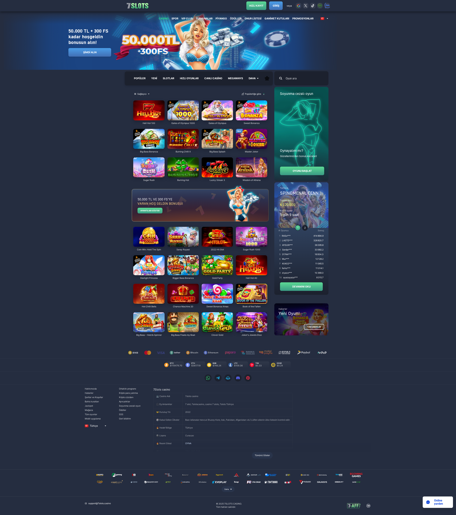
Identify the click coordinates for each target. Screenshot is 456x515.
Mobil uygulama (93, 418)
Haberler (89, 393)
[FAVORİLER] (267, 78)
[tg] (218, 377)
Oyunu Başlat (302, 170)
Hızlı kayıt (256, 5)
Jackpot (89, 405)
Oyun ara (291, 78)
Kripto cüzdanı (126, 397)
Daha (226, 489)
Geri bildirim (125, 418)
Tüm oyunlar (91, 414)
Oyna (148, 118)
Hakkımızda (91, 388)
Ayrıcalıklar (124, 401)
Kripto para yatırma (128, 393)
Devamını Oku (301, 286)
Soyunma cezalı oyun (130, 405)
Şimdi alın (90, 52)
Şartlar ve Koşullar (94, 397)
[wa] (208, 377)
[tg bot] (228, 377)
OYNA (188, 443)
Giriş (276, 5)
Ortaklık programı (127, 388)
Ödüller (122, 410)
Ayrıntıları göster (150, 211)
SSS (121, 414)
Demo (139, 101)
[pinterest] (248, 377)
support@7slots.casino (99, 503)
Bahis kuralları (92, 401)
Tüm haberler (314, 327)
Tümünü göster (262, 455)
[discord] (238, 377)
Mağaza (89, 410)
